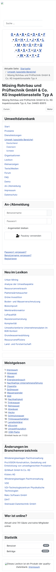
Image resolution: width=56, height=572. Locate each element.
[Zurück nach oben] (52, 568)
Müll (9, 396)
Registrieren (10, 258)
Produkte (9, 131)
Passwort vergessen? (15, 252)
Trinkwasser (14, 402)
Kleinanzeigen (11, 164)
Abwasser (12, 373)
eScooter (12, 425)
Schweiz (10, 151)
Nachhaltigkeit (15, 399)
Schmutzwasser (16, 415)
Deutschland (12, 143)
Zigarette (11, 386)
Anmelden (28, 245)
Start (7, 126)
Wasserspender (15, 392)
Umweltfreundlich (17, 428)
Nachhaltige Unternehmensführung (25, 383)
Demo (7, 181)
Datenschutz (10, 194)
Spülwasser (12, 389)
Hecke (11, 412)
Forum (7, 172)
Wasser (10, 376)
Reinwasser (14, 405)
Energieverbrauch (16, 379)
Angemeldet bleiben (18, 228)
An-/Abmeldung (12, 186)
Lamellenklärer (15, 422)
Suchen (49, 23)
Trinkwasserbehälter (18, 419)
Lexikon (8, 159)
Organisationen (12, 155)
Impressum (12, 369)
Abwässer (13, 409)
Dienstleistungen (12, 135)
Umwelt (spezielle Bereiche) (18, 139)
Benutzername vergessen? (17, 255)
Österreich (11, 147)
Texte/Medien (11, 168)
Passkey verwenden (30, 235)
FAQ (6, 177)
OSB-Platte (14, 432)
